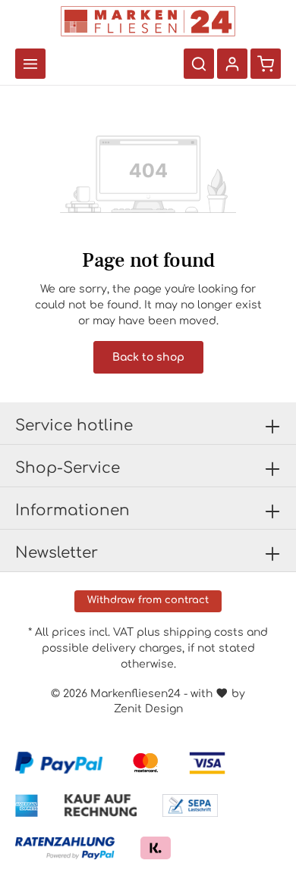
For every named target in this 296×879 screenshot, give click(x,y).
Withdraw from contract (148, 600)
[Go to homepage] (148, 21)
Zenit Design (148, 709)
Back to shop (148, 357)
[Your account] (232, 63)
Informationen (72, 510)
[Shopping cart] (265, 63)
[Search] (199, 63)
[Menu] (30, 63)
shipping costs (203, 632)
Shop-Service (67, 468)
